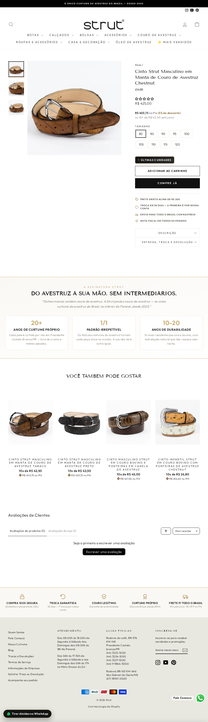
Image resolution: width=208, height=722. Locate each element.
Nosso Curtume (17, 644)
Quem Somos (16, 632)
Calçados (59, 35)
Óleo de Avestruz (134, 42)
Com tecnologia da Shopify (104, 706)
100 (187, 134)
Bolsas (87, 35)
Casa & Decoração (87, 42)
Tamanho (143, 126)
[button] (144, 99)
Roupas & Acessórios (37, 42)
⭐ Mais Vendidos (175, 42)
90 (163, 134)
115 (165, 144)
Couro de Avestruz (158, 35)
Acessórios (116, 35)
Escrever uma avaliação (104, 552)
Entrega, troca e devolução (167, 242)
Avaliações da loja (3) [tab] (62, 531)
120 (177, 144)
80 (141, 134)
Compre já (167, 183)
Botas (33, 35)
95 (175, 134)
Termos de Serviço (19, 662)
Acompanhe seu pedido (23, 680)
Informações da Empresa (24, 668)
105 (141, 144)
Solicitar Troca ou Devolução (26, 674)
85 (152, 134)
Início (138, 64)
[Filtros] (166, 531)
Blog (11, 650)
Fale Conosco (16, 638)
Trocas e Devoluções (21, 656)
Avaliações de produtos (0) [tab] (27, 531)
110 (154, 144)
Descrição (167, 232)
